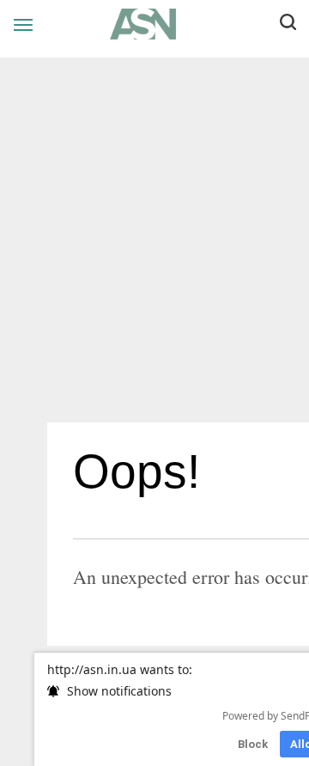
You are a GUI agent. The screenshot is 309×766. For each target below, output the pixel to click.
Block (253, 744)
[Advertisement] (154, 246)
